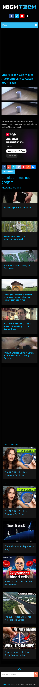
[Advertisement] (19, 52)
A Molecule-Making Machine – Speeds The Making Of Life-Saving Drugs (18, 326)
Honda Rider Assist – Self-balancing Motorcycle (16, 237)
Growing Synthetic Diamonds (17, 207)
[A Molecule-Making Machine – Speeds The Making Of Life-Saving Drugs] (19, 314)
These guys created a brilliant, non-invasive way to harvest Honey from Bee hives (18, 297)
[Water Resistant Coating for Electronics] (19, 256)
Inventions (9, 172)
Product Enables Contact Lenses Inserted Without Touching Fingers (19, 355)
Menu (4, 25)
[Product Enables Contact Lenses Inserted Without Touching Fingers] (19, 343)
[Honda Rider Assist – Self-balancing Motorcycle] (19, 227)
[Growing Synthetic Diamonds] (19, 198)
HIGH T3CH (6, 684)
